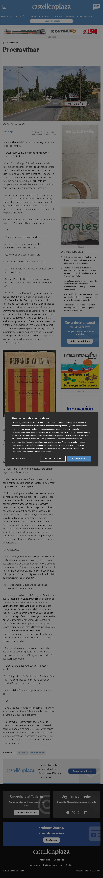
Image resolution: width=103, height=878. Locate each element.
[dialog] (51, 439)
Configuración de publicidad (23, 448)
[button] (19, 458)
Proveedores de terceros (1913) (36, 435)
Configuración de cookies (22, 452)
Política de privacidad (42, 452)
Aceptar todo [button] (79, 458)
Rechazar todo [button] (53, 458)
